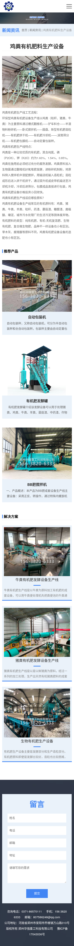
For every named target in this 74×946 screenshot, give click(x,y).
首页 (24, 30)
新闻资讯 (35, 30)
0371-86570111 (32, 911)
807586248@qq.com (46, 917)
